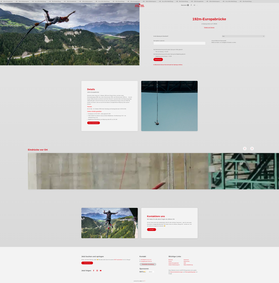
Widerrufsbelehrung (188, 264)
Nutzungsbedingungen (190, 272)
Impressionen (95, 5)
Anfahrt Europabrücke (174, 263)
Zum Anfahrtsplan (93, 122)
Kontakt (110, 5)
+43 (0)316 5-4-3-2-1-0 (146, 259)
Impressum (186, 259)
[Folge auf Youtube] (100, 270)
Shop (82, 5)
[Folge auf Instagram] (97, 270)
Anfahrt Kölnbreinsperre (174, 264)
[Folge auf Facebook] (93, 270)
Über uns (103, 5)
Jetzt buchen (158, 59)
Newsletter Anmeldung (148, 264)
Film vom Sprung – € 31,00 (162, 51)
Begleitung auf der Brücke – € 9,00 (164, 56)
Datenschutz (186, 261)
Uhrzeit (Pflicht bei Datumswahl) (219, 40)
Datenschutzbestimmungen (176, 272)
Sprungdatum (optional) (158, 40)
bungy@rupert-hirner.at (146, 261)
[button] (196, 5)
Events (88, 5)
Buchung (171, 259)
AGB (185, 263)
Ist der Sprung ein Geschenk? (161, 36)
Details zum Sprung (209, 27)
